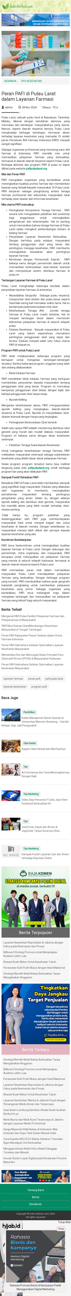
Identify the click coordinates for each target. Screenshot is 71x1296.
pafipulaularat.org (36, 168)
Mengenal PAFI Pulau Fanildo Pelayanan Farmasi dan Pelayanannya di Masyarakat (33, 618)
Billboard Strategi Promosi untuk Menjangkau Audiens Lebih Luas (30, 954)
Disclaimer (35, 1204)
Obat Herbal (29, 743)
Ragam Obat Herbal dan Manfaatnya (44, 748)
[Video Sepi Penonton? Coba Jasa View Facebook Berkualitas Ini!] (11, 795)
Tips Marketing (31, 794)
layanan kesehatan (15, 686)
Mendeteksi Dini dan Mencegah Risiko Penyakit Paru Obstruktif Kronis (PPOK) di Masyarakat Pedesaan (33, 656)
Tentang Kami (35, 1190)
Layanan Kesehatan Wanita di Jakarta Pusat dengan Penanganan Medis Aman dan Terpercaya (34, 1102)
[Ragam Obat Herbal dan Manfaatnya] (11, 745)
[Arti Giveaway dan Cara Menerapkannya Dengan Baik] (11, 769)
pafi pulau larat (54, 678)
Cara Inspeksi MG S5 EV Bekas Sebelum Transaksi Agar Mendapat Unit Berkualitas (33, 1140)
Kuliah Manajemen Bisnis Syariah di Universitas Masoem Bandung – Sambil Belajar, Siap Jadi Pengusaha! (35, 721)
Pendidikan (29, 712)
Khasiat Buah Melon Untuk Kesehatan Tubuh (29, 961)
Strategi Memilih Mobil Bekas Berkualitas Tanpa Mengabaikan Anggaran (31, 975)
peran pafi (34, 678)
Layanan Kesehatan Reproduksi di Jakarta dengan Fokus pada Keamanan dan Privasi (33, 944)
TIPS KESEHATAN (31, 81)
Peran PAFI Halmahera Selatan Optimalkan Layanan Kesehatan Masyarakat (32, 647)
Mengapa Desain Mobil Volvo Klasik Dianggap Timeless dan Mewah (30, 1150)
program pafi (39, 686)
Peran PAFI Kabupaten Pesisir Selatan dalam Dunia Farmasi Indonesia (32, 637)
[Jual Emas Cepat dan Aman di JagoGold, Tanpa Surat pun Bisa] (11, 823)
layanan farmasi (13, 678)
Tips (25, 766)
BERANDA (10, 81)
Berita (35, 1197)
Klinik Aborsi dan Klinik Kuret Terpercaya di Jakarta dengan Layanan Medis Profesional (33, 1121)
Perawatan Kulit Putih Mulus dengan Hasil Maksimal (34, 967)
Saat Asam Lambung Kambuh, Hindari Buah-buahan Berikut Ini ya (34, 1111)
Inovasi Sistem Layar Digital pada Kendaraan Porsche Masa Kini (35, 1160)
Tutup (61, 1228)
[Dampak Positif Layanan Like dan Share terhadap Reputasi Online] (11, 851)
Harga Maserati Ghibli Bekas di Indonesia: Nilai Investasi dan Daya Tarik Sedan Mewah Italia (30, 1131)
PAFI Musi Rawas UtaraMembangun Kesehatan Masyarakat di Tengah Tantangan (30, 627)
